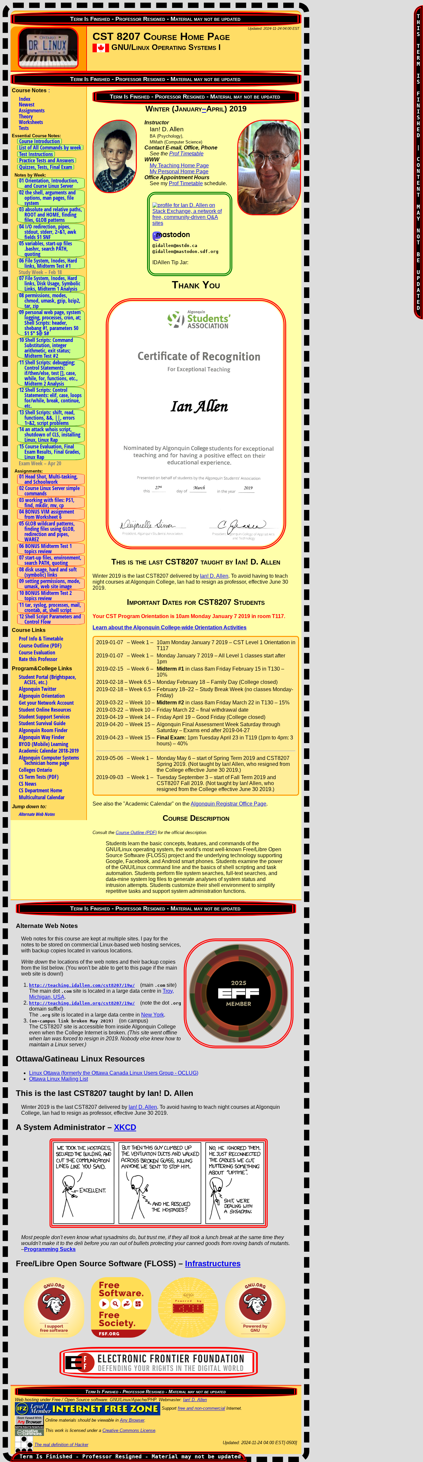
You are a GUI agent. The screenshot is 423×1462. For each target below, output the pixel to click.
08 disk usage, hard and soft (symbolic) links (48, 572)
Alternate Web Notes (37, 814)
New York (152, 1015)
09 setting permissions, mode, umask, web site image (49, 583)
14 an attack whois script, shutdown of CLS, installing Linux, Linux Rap (49, 434)
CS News (27, 783)
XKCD (125, 1127)
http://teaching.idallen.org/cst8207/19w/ (82, 1003)
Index (24, 99)
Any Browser (132, 1420)
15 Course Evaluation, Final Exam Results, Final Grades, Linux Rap (49, 451)
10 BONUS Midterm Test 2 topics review (45, 595)
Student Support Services (44, 716)
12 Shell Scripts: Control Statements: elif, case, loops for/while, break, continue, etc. (50, 398)
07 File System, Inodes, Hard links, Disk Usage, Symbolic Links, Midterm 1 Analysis (49, 283)
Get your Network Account (46, 702)
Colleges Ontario (35, 770)
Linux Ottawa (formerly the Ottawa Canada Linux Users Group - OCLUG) (113, 1073)
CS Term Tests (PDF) (38, 776)
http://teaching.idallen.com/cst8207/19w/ (82, 985)
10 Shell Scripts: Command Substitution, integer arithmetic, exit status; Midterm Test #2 (46, 348)
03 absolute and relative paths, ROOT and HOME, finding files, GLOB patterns (50, 214)
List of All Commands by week (50, 147)
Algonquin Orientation (42, 695)
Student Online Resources (45, 709)
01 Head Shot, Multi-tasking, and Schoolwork (48, 479)
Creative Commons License (128, 1430)
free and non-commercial (201, 1408)
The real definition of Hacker (61, 1444)
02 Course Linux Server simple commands (49, 490)
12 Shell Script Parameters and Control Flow (50, 619)
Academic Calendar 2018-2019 (49, 750)
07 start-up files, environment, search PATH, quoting (50, 560)
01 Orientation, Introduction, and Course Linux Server (48, 183)
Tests (24, 128)
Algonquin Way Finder (41, 737)
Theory (26, 116)
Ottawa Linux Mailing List (58, 1079)
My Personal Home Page (179, 171)
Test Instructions (36, 154)
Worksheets (31, 122)
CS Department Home (40, 790)
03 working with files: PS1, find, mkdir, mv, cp (46, 502)
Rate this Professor (38, 659)
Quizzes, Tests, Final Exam (45, 167)
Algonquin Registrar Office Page (228, 804)
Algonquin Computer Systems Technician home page (49, 760)
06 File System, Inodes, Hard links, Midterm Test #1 (48, 263)
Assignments (32, 110)
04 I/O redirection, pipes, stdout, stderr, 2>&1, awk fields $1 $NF (47, 232)
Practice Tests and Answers (46, 160)
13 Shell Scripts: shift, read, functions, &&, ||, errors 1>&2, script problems (47, 417)
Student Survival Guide (42, 723)
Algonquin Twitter (37, 688)
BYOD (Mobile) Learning (43, 744)
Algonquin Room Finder (43, 730)
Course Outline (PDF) (40, 645)
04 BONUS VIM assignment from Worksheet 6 (46, 514)
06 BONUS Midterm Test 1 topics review (45, 548)
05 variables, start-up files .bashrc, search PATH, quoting (45, 248)
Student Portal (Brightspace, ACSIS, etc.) (47, 679)
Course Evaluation (37, 652)
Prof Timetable (186, 153)
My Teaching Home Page (179, 165)
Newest (26, 104)
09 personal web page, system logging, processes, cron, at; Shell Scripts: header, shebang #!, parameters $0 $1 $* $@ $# (50, 322)
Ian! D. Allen (214, 576)
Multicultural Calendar (41, 797)
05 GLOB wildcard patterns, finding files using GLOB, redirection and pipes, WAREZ (47, 531)
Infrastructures (213, 1263)
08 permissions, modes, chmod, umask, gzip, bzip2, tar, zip (49, 300)
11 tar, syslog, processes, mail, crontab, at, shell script (50, 607)
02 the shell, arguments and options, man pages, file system (47, 197)
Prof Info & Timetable (41, 638)
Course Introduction (39, 141)
